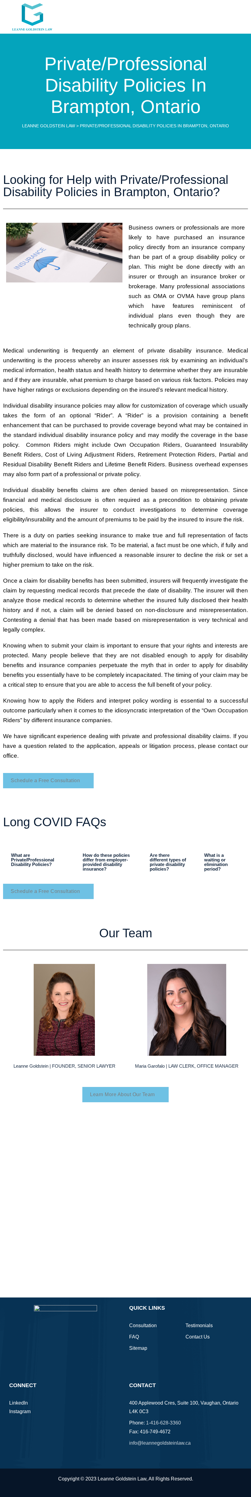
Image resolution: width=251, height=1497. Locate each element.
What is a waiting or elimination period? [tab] (216, 862)
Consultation (143, 1325)
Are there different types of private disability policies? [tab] (168, 862)
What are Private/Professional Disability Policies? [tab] (32, 860)
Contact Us (197, 1336)
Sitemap (138, 1348)
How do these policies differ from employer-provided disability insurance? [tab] (106, 862)
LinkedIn (18, 1403)
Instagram (20, 1411)
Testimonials (199, 1325)
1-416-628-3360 (163, 1422)
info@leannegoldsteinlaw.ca (160, 1443)
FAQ (134, 1336)
